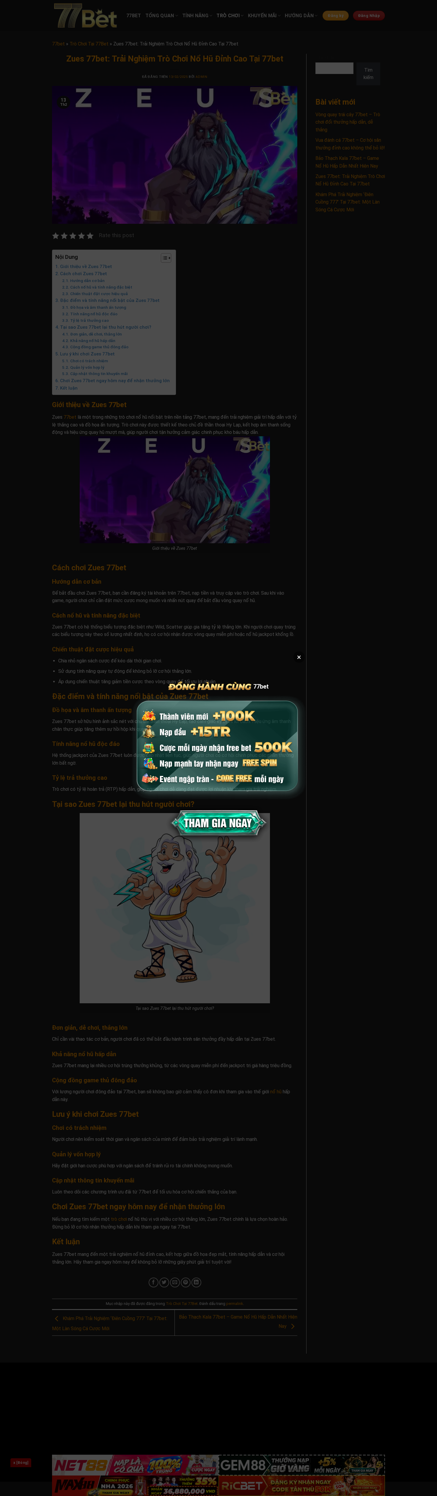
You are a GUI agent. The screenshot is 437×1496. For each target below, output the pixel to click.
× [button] (299, 657)
